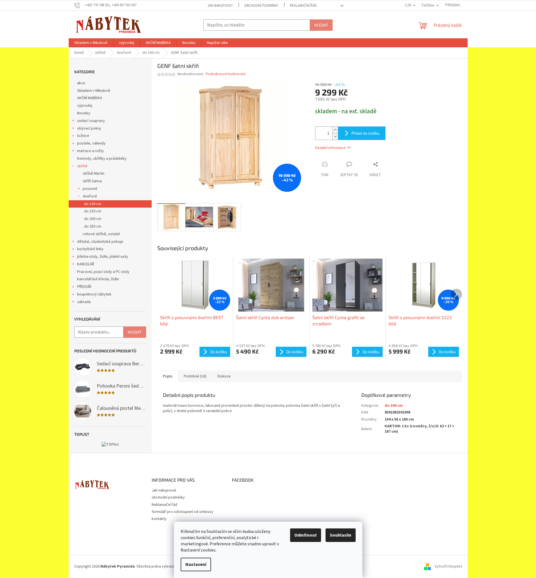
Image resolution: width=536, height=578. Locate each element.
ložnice (83, 136)
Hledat (321, 25)
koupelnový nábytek (94, 294)
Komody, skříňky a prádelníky (102, 158)
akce (81, 83)
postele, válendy (91, 143)
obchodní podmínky (261, 5)
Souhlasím (340, 535)
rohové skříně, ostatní (101, 234)
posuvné (90, 189)
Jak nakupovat (220, 5)
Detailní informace (330, 148)
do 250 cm (92, 226)
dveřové (90, 196)
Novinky (83, 113)
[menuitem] (91, 42)
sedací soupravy (91, 121)
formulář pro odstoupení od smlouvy (182, 512)
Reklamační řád (303, 5)
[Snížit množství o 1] (335, 136)
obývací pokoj (89, 128)
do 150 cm (92, 211)
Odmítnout (305, 535)
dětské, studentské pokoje (100, 241)
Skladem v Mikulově (93, 91)
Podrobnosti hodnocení (225, 74)
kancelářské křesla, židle (98, 279)
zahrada (84, 302)
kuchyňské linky (90, 249)
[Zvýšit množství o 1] (335, 130)
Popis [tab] (167, 376)
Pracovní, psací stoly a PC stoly (103, 272)
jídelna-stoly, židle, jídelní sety (102, 256)
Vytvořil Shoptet (448, 566)
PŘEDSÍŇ (84, 287)
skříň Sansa (92, 181)
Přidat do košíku (365, 133)
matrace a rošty (90, 151)
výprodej (84, 105)
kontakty (159, 519)
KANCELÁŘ (85, 264)
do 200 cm (92, 219)
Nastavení (195, 564)
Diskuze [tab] (224, 376)
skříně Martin (93, 173)
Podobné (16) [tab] (195, 376)
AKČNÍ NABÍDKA (89, 98)
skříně (82, 166)
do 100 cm (92, 204)
